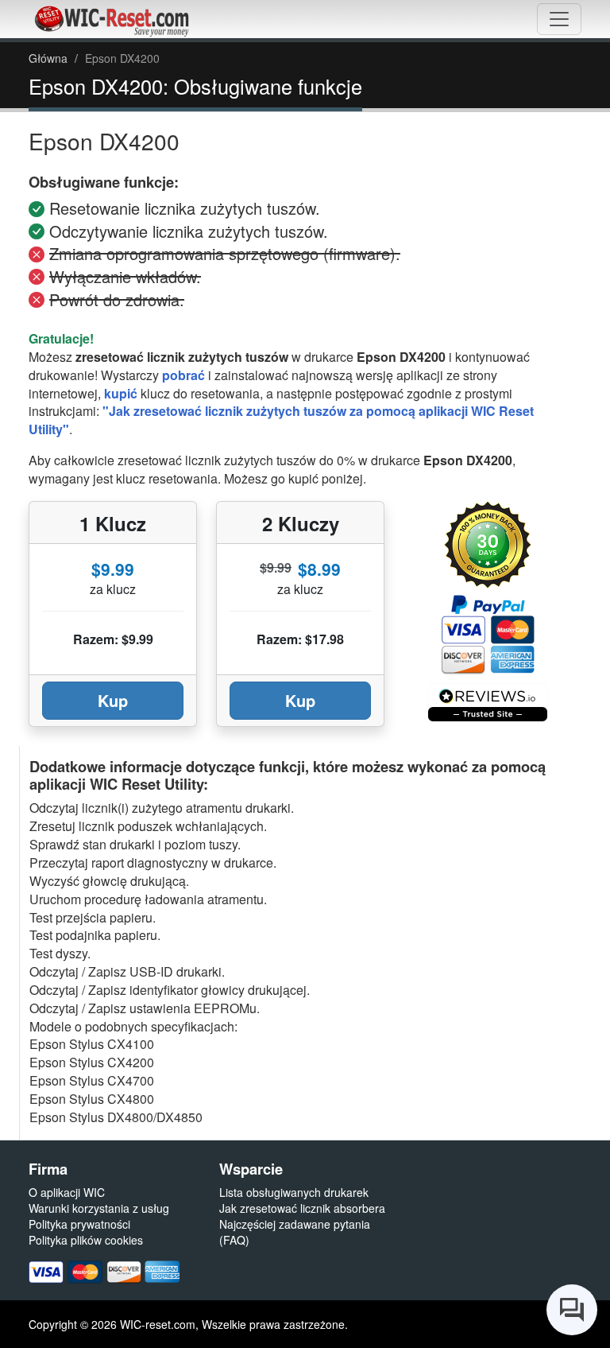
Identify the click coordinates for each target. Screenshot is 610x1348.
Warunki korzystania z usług (99, 1208)
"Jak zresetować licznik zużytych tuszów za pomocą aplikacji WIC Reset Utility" (281, 420)
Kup (113, 700)
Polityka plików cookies (86, 1240)
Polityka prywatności (79, 1224)
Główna (48, 58)
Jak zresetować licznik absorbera (302, 1208)
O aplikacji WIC (67, 1192)
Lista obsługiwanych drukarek (294, 1192)
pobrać (183, 375)
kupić (120, 393)
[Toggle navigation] (559, 19)
